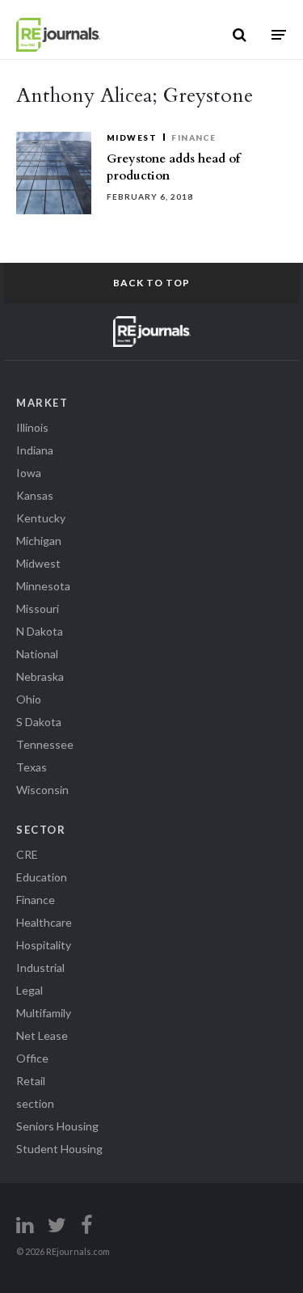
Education (41, 877)
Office (32, 1058)
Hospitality (43, 945)
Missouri (37, 608)
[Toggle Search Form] (239, 34)
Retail (30, 1081)
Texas (31, 767)
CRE (27, 854)
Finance (193, 137)
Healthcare (44, 922)
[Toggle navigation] (279, 34)
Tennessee (45, 744)
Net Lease (42, 1035)
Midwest (132, 137)
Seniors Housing (57, 1126)
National (37, 654)
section (35, 1103)
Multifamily (43, 1013)
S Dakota (38, 722)
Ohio (28, 699)
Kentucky (40, 518)
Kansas (34, 495)
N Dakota (39, 631)
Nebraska (40, 676)
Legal (29, 990)
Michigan (38, 540)
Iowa (28, 473)
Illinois (32, 427)
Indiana (34, 450)
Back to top (151, 283)
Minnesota (43, 586)
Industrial (40, 967)
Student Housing (59, 1149)
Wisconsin (42, 790)
